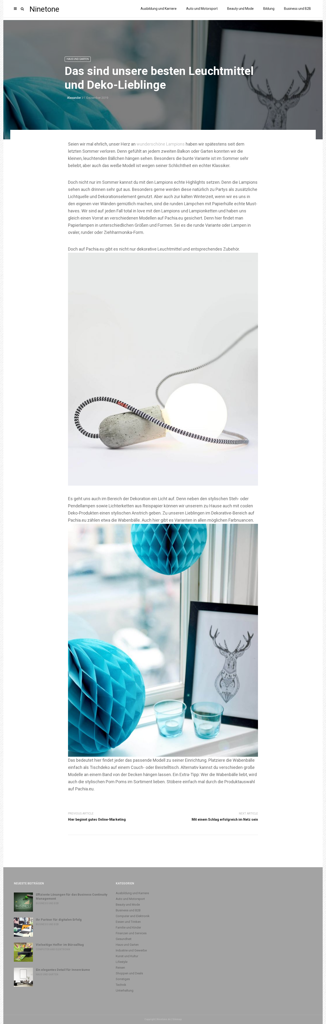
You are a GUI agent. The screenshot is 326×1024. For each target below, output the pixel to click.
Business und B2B (297, 9)
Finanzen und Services (131, 933)
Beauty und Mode (240, 9)
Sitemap (177, 1019)
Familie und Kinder (128, 927)
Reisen (120, 967)
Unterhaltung (124, 990)
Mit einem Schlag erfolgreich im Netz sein (225, 819)
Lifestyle (121, 962)
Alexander (74, 98)
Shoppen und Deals (129, 973)
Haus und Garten (78, 59)
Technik (121, 985)
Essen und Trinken (128, 922)
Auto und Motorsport (202, 9)
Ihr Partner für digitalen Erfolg (59, 919)
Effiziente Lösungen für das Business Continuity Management (71, 896)
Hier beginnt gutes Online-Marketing (97, 819)
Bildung (268, 9)
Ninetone (44, 9)
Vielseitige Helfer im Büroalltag (60, 944)
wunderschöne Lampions (161, 144)
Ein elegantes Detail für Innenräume (63, 969)
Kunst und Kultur (127, 956)
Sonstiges (123, 979)
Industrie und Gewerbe (131, 950)
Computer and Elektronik (53, 949)
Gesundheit (123, 939)
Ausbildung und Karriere (159, 9)
